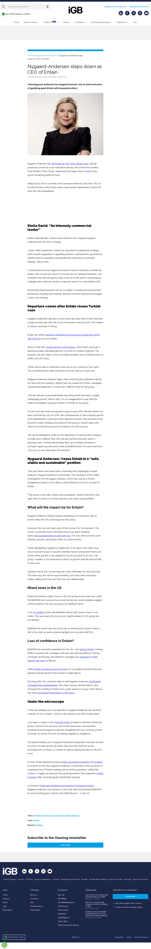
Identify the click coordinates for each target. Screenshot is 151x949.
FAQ (32, 902)
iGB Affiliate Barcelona (66, 902)
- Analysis (97, 899)
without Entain (86, 649)
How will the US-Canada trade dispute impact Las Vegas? (96, 896)
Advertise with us (139, 7)
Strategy (47, 816)
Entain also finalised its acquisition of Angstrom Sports (66, 785)
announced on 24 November (60, 347)
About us (33, 895)
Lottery (56, 879)
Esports (21, 879)
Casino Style (62, 921)
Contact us (34, 899)
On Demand (79, 22)
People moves (50, 55)
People (38, 55)
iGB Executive (63, 906)
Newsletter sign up (115, 7)
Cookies (129, 937)
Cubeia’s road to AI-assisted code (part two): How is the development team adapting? (96, 913)
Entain (36, 820)
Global (39, 825)
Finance (29, 879)
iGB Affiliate (62, 899)
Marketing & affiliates (70, 879)
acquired (84, 657)
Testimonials (35, 910)
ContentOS (49, 22)
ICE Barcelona (63, 910)
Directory (66, 22)
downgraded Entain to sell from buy (52, 535)
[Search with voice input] (47, 6)
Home (16, 22)
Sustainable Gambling (98, 879)
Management (73, 816)
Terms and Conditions (141, 937)
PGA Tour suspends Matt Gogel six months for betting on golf (96, 904)
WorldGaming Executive (100, 22)
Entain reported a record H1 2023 (50, 669)
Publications (121, 22)
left (88, 171)
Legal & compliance (42, 879)
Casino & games (9, 879)
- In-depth (97, 917)
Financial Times (62, 722)
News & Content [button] (30, 22)
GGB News (62, 914)
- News (96, 908)
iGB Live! (61, 895)
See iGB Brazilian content (16, 14)
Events (5, 902)
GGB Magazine (63, 918)
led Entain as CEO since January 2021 (70, 163)
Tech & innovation (140, 879)
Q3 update (38, 612)
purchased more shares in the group (56, 693)
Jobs (135, 22)
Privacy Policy (119, 937)
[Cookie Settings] (4, 945)
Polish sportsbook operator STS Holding (81, 762)
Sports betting (115, 879)
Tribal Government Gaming (68, 925)
